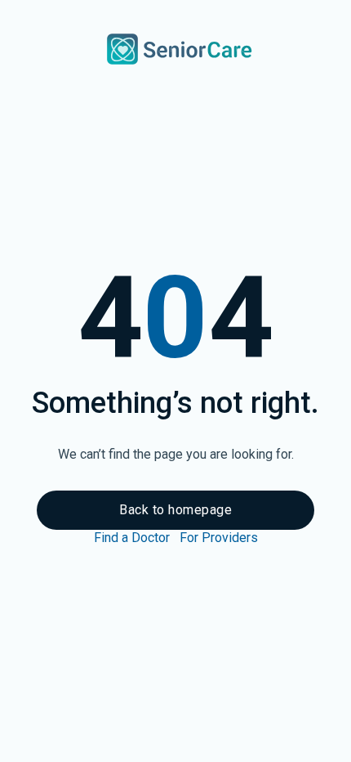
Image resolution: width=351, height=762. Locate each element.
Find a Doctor (132, 537)
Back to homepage (175, 510)
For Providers (219, 537)
